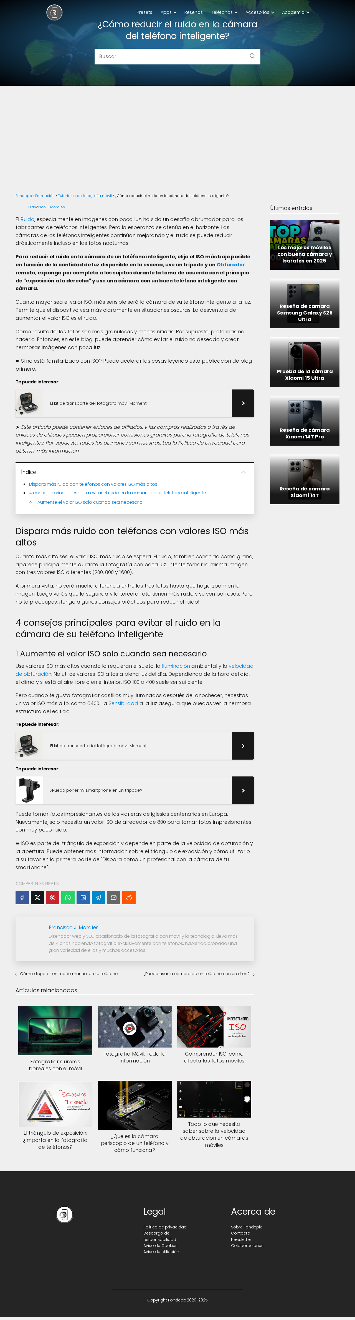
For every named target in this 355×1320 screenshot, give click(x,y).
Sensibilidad (123, 703)
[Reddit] (129, 897)
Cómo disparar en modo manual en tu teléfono (69, 973)
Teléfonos (222, 12)
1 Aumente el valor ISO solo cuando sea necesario (89, 502)
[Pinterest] (52, 897)
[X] (37, 897)
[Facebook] (22, 897)
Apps (166, 12)
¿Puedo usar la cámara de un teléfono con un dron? (196, 973)
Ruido (27, 219)
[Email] (113, 897)
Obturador (231, 264)
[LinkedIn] (83, 897)
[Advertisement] (177, 133)
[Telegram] (98, 897)
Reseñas (193, 12)
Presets (144, 12)
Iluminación (176, 665)
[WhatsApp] (68, 897)
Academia (293, 12)
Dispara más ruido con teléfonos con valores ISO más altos (93, 484)
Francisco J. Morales (46, 207)
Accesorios (257, 12)
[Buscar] (250, 54)
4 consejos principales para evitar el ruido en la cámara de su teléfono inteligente (117, 493)
